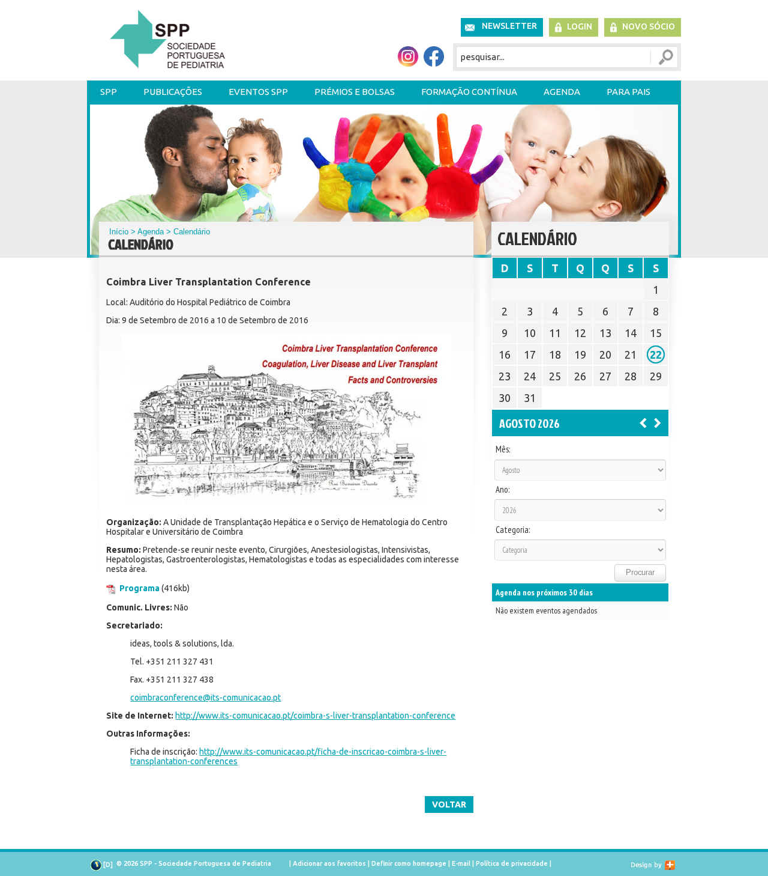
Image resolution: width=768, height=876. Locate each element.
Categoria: (513, 530)
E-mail (461, 863)
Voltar (449, 804)
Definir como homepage (408, 863)
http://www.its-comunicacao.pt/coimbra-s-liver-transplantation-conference (315, 715)
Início (118, 231)
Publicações (172, 92)
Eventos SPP (258, 92)
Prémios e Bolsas (354, 92)
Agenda (562, 92)
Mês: (503, 449)
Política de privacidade (512, 863)
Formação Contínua (469, 92)
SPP (108, 92)
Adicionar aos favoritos (329, 863)
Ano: (502, 489)
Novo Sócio (648, 26)
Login (579, 26)
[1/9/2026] (657, 422)
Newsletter (509, 26)
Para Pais (628, 92)
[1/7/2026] (643, 422)
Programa (139, 588)
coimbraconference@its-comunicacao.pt (205, 697)
